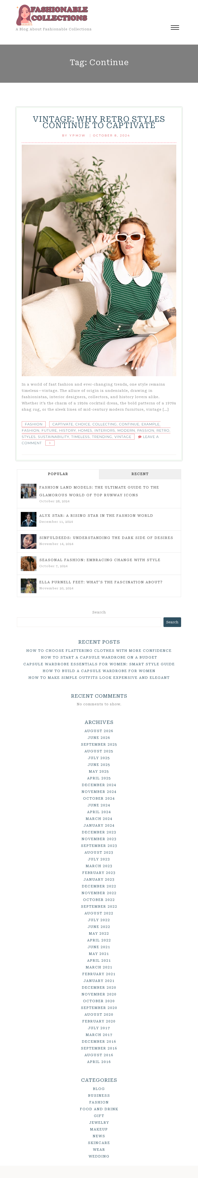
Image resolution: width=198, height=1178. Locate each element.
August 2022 (99, 913)
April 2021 (99, 960)
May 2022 (99, 933)
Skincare (99, 1143)
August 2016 (99, 1055)
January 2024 (99, 825)
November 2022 (99, 893)
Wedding (99, 1156)
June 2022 (99, 927)
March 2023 (99, 866)
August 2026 (99, 731)
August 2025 (99, 751)
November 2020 (99, 994)
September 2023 (99, 846)
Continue (129, 424)
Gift (99, 1116)
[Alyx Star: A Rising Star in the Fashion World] (28, 519)
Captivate (62, 424)
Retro (163, 430)
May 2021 (99, 954)
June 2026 (99, 738)
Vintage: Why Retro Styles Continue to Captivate (99, 122)
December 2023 (99, 832)
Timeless (80, 437)
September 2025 (99, 744)
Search (99, 612)
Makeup (99, 1129)
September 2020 (99, 1008)
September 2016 (99, 1048)
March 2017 (99, 1035)
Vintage (122, 437)
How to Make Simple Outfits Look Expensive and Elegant (99, 678)
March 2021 (99, 967)
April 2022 (99, 940)
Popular (58, 474)
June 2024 (99, 805)
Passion (145, 430)
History (67, 430)
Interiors (104, 430)
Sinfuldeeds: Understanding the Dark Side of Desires (106, 538)
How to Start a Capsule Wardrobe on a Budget (99, 657)
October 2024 (99, 798)
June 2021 (99, 947)
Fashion (33, 424)
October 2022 (99, 900)
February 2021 (99, 974)
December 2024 (99, 785)
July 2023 (99, 859)
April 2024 (99, 812)
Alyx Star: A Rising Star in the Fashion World (96, 516)
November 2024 (99, 792)
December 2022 (99, 886)
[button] (175, 28)
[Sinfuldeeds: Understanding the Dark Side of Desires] (28, 542)
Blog (99, 1089)
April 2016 (99, 1062)
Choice (82, 424)
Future (49, 430)
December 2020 (99, 987)
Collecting (104, 424)
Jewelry (99, 1122)
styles (29, 437)
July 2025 (99, 758)
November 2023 (99, 839)
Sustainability (53, 437)
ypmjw (78, 135)
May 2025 (99, 771)
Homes (85, 430)
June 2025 (99, 765)
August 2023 (99, 852)
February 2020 (99, 1021)
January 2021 (99, 981)
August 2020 (99, 1014)
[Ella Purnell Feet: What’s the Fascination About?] (28, 586)
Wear (99, 1149)
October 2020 (99, 1001)
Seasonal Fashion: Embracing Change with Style (100, 560)
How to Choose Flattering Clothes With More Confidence (99, 651)
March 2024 (99, 819)
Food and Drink (99, 1109)
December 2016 (99, 1041)
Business (99, 1095)
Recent (140, 474)
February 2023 (99, 873)
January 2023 (99, 879)
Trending (102, 437)
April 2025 (99, 778)
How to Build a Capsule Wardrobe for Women (99, 671)
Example (150, 424)
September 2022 (99, 906)
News (99, 1136)
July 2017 (99, 1028)
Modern (126, 430)
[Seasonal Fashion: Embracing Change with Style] (28, 564)
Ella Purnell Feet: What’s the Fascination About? (101, 582)
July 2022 (99, 920)
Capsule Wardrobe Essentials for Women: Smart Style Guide (99, 664)
